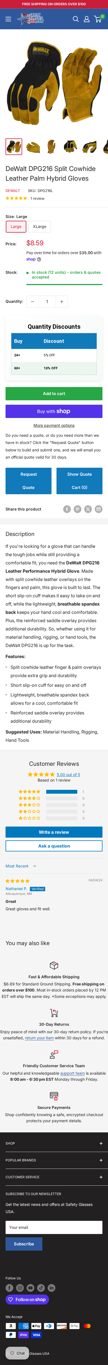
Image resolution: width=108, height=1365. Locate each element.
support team (72, 1073)
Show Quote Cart (79, 481)
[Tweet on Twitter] (88, 509)
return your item (39, 1037)
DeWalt (13, 190)
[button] (30, 792)
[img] (17, 881)
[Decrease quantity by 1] (32, 301)
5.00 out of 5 (68, 774)
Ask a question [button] (54, 846)
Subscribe (24, 1243)
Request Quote (28, 481)
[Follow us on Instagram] (20, 1288)
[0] (97, 19)
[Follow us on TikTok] (41, 1288)
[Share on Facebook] (67, 509)
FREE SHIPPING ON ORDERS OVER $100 (54, 4)
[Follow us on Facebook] (9, 1288)
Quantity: (14, 301)
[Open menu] (8, 19)
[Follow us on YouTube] (30, 1288)
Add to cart (54, 393)
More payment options (54, 425)
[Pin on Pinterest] (77, 509)
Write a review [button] (54, 832)
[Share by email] (98, 509)
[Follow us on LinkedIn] (51, 1288)
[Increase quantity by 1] (62, 301)
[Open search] (76, 19)
